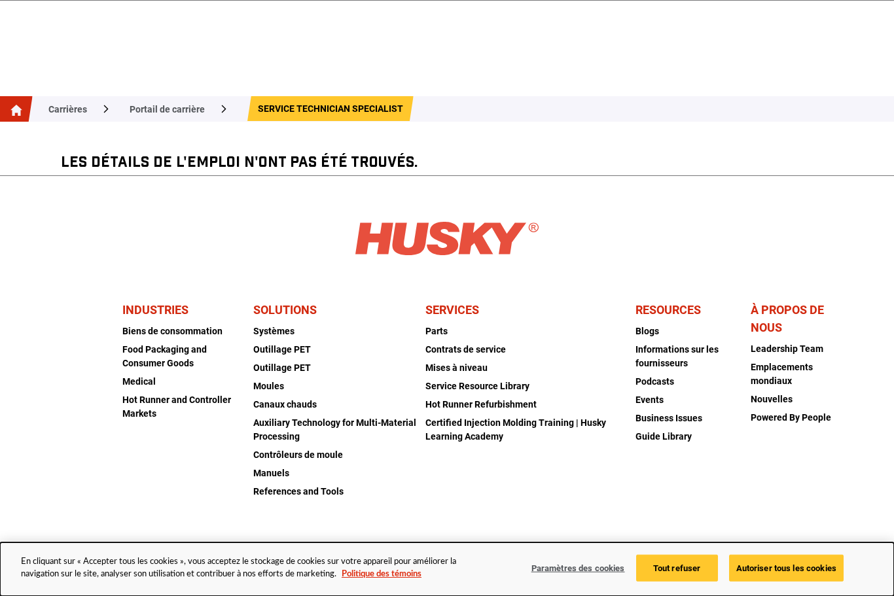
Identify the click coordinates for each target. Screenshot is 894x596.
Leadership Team (787, 348)
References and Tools (298, 491)
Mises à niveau (456, 367)
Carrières (67, 109)
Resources (668, 310)
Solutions (285, 310)
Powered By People (791, 417)
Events (649, 399)
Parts (436, 331)
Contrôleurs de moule (298, 454)
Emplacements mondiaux (782, 374)
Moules (268, 386)
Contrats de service (465, 349)
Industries (155, 310)
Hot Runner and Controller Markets (176, 406)
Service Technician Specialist (330, 108)
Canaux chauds (285, 404)
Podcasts (654, 381)
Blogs (647, 331)
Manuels (271, 473)
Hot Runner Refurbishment (481, 404)
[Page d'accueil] (13, 109)
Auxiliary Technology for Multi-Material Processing (334, 429)
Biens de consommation (172, 331)
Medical (139, 381)
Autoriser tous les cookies (786, 568)
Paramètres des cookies (578, 568)
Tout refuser (677, 568)
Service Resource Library (477, 386)
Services (452, 310)
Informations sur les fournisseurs (677, 356)
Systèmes (274, 331)
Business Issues (668, 418)
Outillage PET (282, 349)
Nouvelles (772, 399)
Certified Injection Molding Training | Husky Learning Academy (515, 429)
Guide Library (663, 436)
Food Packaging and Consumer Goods (164, 356)
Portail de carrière (167, 109)
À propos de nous (787, 318)
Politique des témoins (381, 574)
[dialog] (447, 569)
